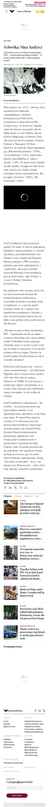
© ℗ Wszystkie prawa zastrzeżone (18, 481)
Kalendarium (30, 767)
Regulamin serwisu (32, 727)
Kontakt (7, 724)
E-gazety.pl (29, 742)
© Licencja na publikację (14, 478)
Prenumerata (9, 745)
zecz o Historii (24, 11)
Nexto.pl (28, 745)
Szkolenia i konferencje (13, 763)
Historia (7, 41)
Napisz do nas (9, 727)
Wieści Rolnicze (31, 752)
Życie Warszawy (31, 755)
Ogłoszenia (8, 742)
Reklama (7, 739)
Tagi (36, 496)
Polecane (17, 496)
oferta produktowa (11, 771)
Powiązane (8, 496)
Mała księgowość (32, 747)
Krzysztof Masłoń (11, 100)
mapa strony (9, 767)
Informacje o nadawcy (34, 729)
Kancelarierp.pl (31, 750)
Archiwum (8, 747)
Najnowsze (28, 496)
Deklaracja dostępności (34, 732)
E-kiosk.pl (28, 739)
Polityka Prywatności (33, 721)
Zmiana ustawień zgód (34, 724)
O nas (6, 721)
